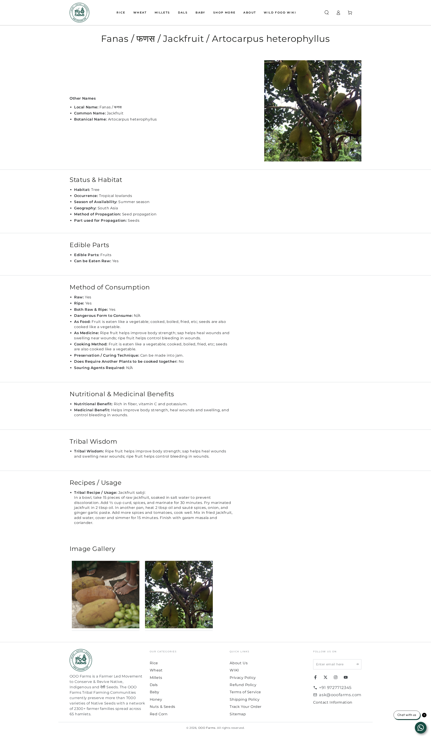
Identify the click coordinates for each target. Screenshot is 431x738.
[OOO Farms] (79, 12)
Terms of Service (245, 692)
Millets (156, 677)
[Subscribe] (358, 664)
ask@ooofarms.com (340, 694)
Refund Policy (243, 685)
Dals (154, 685)
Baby (154, 692)
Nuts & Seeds (162, 706)
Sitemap (238, 714)
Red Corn (159, 714)
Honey (156, 699)
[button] (326, 13)
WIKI (234, 670)
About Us (239, 663)
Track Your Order (246, 706)
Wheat (156, 670)
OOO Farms (207, 727)
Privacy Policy (243, 677)
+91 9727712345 (335, 687)
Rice (154, 663)
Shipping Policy (244, 699)
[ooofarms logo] (107, 660)
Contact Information (332, 702)
